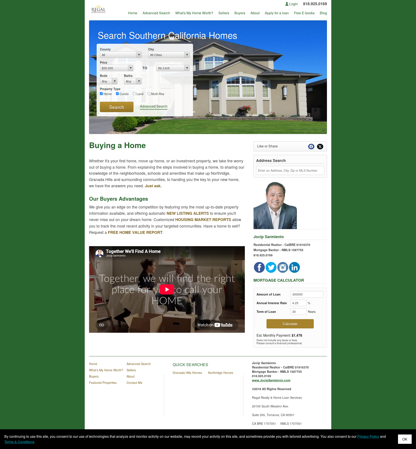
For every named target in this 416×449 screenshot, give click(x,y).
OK (404, 439)
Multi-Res (157, 94)
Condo (124, 94)
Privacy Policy (368, 436)
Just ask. (153, 186)
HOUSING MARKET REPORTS (203, 219)
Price (103, 62)
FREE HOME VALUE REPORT (135, 232)
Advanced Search (153, 106)
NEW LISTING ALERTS (188, 213)
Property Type (110, 89)
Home (107, 94)
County (105, 49)
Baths (128, 75)
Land (139, 94)
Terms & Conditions (19, 441)
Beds (103, 75)
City (151, 49)
